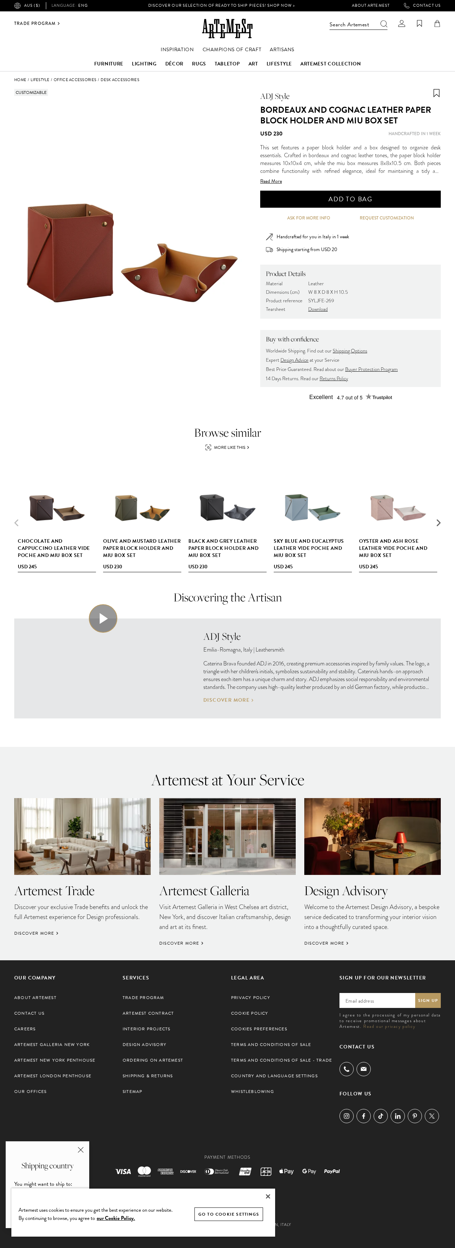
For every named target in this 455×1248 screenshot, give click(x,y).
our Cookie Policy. (116, 1218)
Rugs (199, 64)
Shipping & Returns (148, 1076)
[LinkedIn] (398, 1116)
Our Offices (30, 1091)
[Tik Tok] (380, 1116)
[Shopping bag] (437, 23)
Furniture (108, 64)
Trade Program (35, 23)
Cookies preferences (259, 1029)
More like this (229, 447)
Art (253, 64)
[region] (143, 1212)
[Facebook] (363, 1116)
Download (318, 309)
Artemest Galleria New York (52, 1044)
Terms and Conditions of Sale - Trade (281, 1060)
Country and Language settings (274, 1076)
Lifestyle (279, 64)
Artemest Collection (330, 64)
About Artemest (371, 6)
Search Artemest (349, 24)
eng (70, 6)
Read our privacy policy (389, 1026)
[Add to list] (436, 93)
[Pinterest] (415, 1116)
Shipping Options (350, 350)
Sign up (428, 1000)
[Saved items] (419, 23)
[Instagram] (346, 1116)
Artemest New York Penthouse (54, 1060)
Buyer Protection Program (371, 369)
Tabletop (227, 64)
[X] (432, 1116)
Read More (271, 181)
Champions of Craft (232, 49)
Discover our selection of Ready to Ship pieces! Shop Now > (221, 5)
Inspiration (177, 49)
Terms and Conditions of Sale (271, 1044)
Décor (174, 64)
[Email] (363, 1069)
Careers (25, 1029)
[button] (438, 523)
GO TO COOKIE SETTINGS (228, 1214)
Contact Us (427, 6)
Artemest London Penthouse (52, 1076)
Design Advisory (144, 1044)
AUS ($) (32, 5)
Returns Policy (334, 378)
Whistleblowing (252, 1091)
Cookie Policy (249, 1013)
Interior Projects (146, 1029)
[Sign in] (402, 23)
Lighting (144, 64)
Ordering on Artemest (153, 1060)
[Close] (268, 1196)
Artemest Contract (148, 1013)
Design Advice (294, 360)
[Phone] (346, 1069)
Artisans (282, 49)
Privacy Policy (250, 997)
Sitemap (132, 1091)
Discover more (226, 700)
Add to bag (350, 199)
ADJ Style (275, 96)
